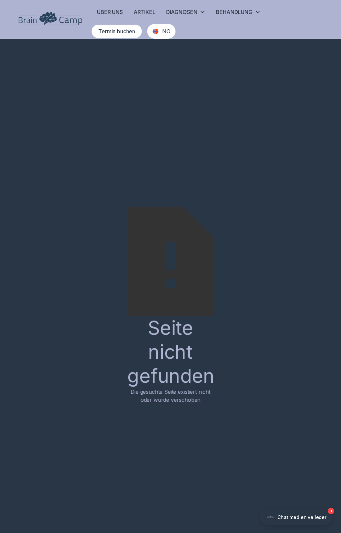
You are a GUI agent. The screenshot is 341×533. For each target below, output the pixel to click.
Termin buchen (116, 31)
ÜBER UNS (110, 12)
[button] (186, 12)
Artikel (145, 12)
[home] (50, 19)
